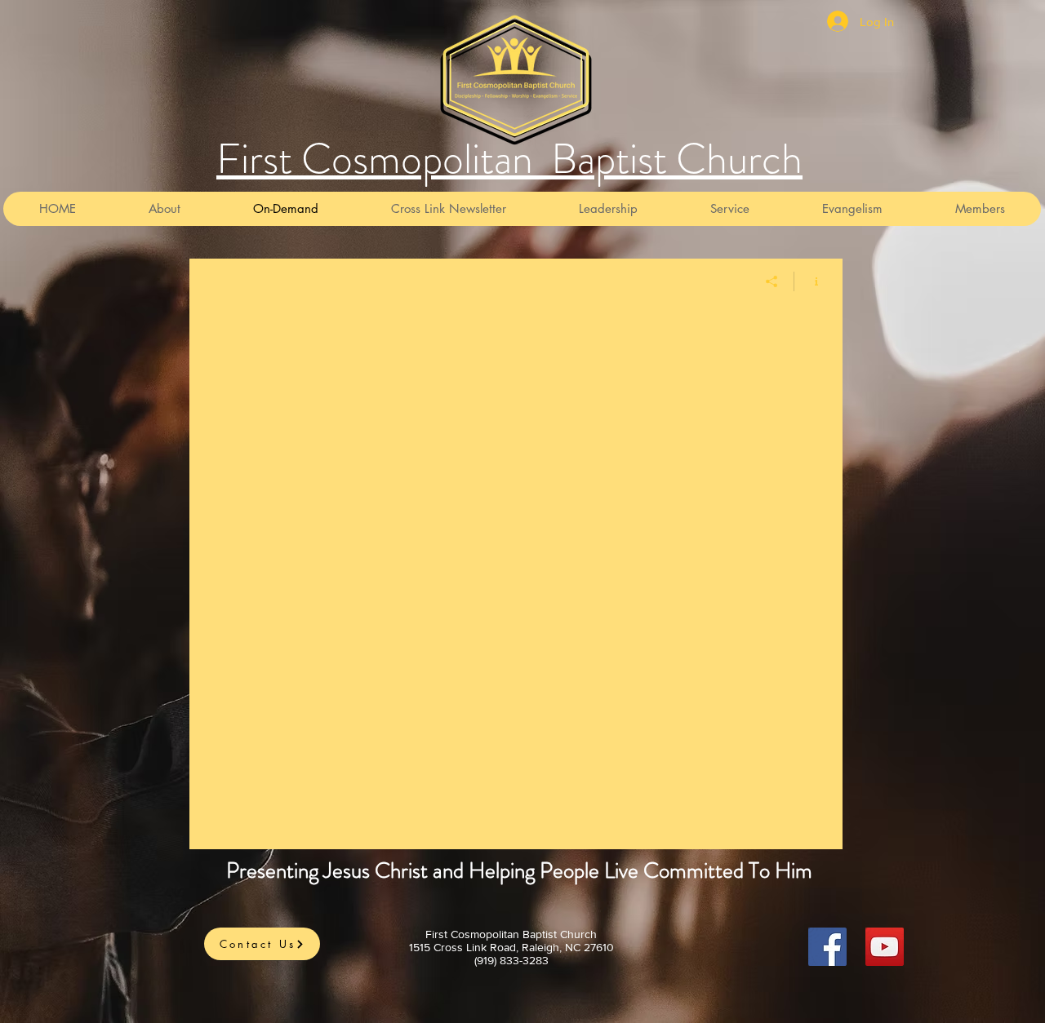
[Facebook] (827, 947)
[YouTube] (884, 947)
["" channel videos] (516, 576)
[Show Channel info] (810, 281)
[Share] (771, 281)
